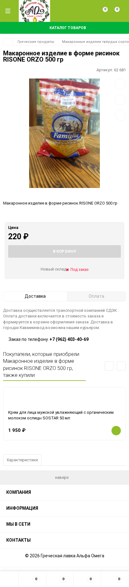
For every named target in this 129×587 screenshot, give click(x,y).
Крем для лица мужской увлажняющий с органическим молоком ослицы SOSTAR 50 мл (61, 415)
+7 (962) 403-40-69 (69, 339)
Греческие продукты (36, 42)
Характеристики (22, 460)
